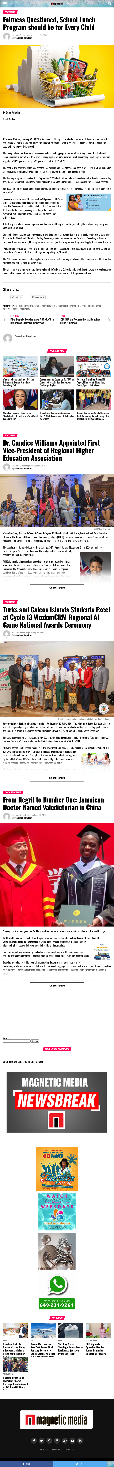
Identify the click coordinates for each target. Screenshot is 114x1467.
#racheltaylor (48, 306)
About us (44, 1449)
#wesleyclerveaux (22, 309)
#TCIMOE (7, 309)
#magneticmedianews (29, 306)
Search (6, 1038)
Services (56, 1449)
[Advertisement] (21, 1014)
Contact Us (69, 1449)
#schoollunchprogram (68, 306)
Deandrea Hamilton (23, 37)
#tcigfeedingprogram (91, 306)
